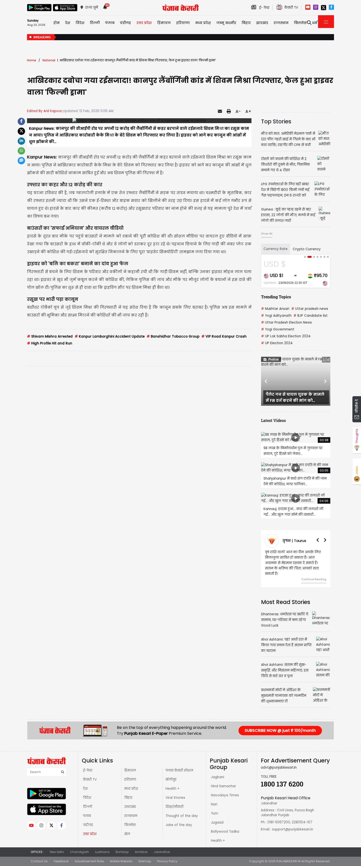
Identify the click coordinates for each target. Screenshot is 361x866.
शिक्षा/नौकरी (174, 806)
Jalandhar (162, 852)
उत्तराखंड (130, 806)
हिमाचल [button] (164, 22)
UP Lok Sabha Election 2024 (286, 336)
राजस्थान (130, 816)
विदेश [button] (80, 22)
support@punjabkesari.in (292, 829)
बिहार (246, 22)
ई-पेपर (87, 770)
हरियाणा (130, 779)
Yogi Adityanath (276, 315)
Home (31, 60)
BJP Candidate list (310, 315)
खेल (127, 834)
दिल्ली (95, 22)
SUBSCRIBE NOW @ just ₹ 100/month (280, 730)
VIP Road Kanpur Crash (224, 336)
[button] (266, 381)
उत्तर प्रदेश (144, 22)
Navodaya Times (225, 795)
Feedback (61, 861)
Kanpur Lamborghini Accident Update (110, 336)
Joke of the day (179, 825)
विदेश (87, 797)
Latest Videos (273, 420)
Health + (173, 788)
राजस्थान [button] (281, 22)
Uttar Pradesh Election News (286, 322)
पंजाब (87, 816)
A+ (248, 111)
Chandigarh (79, 852)
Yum (214, 813)
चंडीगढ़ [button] (125, 22)
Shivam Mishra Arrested (50, 336)
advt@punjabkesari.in (279, 767)
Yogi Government (277, 329)
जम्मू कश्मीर (226, 22)
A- (238, 111)
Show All (266, 234)
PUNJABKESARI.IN (288, 861)
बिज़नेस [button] (300, 22)
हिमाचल (130, 770)
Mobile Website (121, 861)
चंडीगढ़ (88, 825)
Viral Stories (175, 797)
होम (56, 22)
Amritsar (141, 852)
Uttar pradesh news (309, 308)
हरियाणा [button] (183, 22)
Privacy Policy (167, 861)
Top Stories (276, 121)
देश (85, 788)
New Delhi (57, 852)
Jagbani (217, 777)
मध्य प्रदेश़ (203, 22)
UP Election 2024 (277, 343)
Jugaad (217, 822)
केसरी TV (90, 779)
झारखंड (262, 22)
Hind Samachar (223, 786)
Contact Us (39, 861)
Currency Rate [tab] (276, 249)
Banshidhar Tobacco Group (173, 336)
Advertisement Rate (89, 861)
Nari (214, 804)
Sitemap (144, 861)
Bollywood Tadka (225, 831)
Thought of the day (182, 816)
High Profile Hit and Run (49, 343)
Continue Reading (310, 579)
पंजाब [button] (109, 22)
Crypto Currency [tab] (307, 249)
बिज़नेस (130, 825)
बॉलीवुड (171, 779)
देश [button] (67, 22)
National (48, 60)
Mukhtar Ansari (275, 308)
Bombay (122, 852)
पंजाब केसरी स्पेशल (179, 770)
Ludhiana (102, 852)
